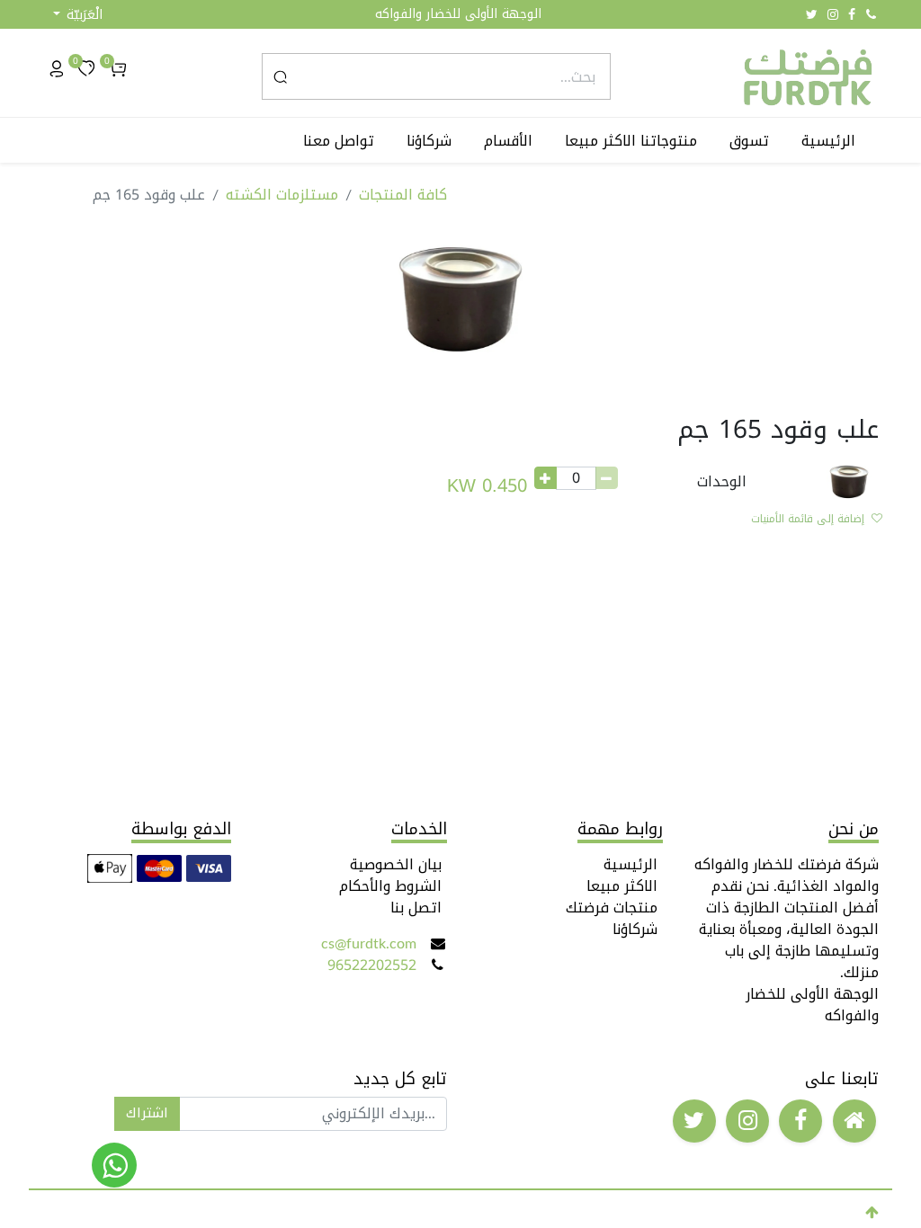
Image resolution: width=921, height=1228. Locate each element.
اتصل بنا (416, 907)
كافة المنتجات (403, 195)
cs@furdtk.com (368, 943)
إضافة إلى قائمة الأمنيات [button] (807, 519)
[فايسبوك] (851, 14)
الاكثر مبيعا (621, 886)
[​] (854, 1121)
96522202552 (371, 965)
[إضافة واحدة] (545, 478)
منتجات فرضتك (611, 907)
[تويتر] (812, 14)
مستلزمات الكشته (282, 195)
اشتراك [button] (147, 1113)
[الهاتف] (871, 14)
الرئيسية (630, 864)
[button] (78, 15)
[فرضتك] (114, 1165)
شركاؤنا (635, 929)
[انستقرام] (832, 14)
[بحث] (280, 76)
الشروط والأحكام (390, 886)
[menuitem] (832, 141)
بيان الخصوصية (396, 864)
